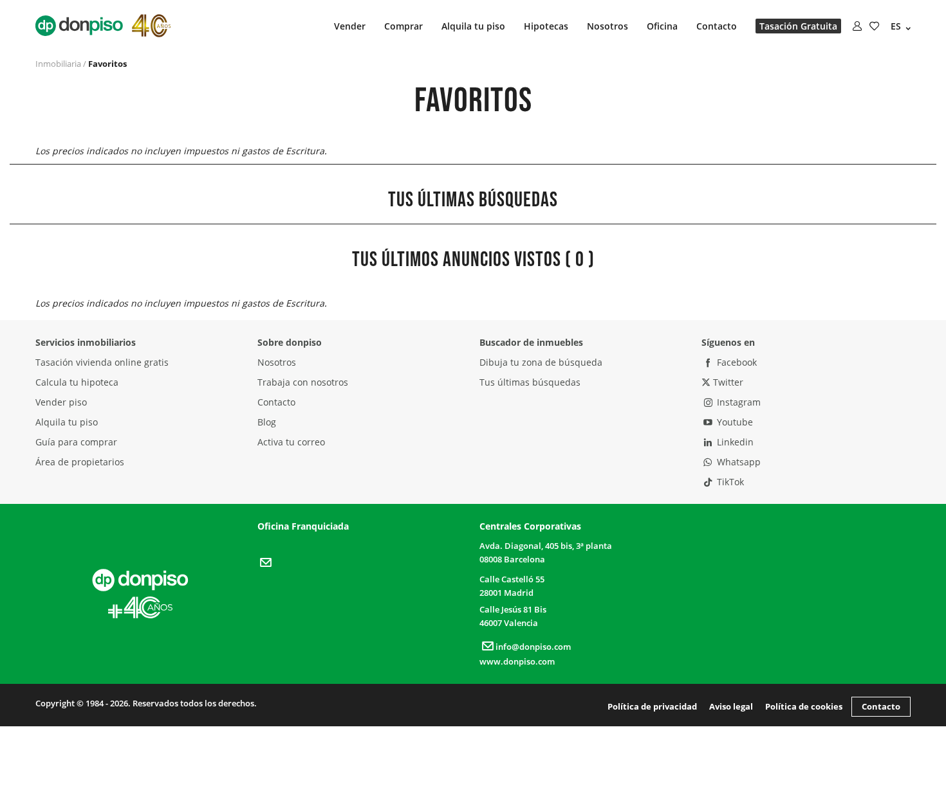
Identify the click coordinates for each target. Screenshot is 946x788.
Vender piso (61, 402)
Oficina (662, 26)
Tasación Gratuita (798, 26)
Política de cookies (803, 706)
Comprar (403, 26)
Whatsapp (737, 462)
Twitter (726, 382)
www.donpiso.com (517, 661)
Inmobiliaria (58, 63)
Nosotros (607, 26)
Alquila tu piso (473, 26)
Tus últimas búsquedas (529, 382)
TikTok (729, 482)
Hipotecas (546, 26)
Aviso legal (731, 706)
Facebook (735, 362)
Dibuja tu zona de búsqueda (540, 362)
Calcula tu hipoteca (76, 382)
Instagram (737, 402)
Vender (350, 26)
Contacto (716, 26)
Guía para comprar (76, 442)
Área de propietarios (79, 462)
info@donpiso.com (533, 646)
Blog (266, 422)
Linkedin (734, 442)
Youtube (733, 422)
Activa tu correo (291, 442)
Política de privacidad (652, 706)
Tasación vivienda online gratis (102, 362)
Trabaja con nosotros (302, 382)
